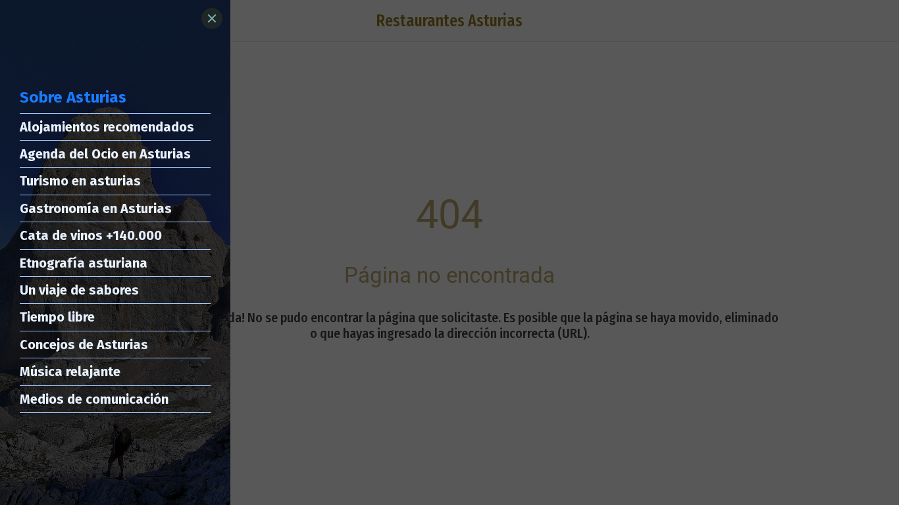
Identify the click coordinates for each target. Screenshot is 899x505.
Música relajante (70, 371)
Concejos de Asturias (84, 344)
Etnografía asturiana (83, 263)
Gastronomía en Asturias (96, 208)
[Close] (211, 18)
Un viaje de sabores (79, 290)
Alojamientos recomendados (107, 127)
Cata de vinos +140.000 (91, 235)
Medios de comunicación (94, 399)
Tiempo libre (57, 317)
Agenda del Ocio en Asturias (105, 154)
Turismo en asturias (80, 181)
